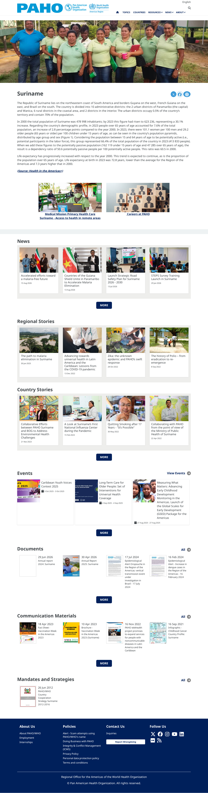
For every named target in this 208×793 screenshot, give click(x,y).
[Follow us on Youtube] (174, 735)
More (104, 305)
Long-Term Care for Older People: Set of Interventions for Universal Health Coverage (112, 490)
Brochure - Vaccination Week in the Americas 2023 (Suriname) (90, 632)
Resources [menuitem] (154, 12)
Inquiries (111, 733)
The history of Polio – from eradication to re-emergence (168, 359)
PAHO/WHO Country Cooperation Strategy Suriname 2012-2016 (47, 698)
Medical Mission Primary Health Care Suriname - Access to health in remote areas (70, 216)
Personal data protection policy (81, 758)
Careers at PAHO (138, 214)
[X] (153, 735)
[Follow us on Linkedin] (182, 735)
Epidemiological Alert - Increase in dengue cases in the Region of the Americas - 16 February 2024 (177, 569)
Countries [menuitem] (139, 12)
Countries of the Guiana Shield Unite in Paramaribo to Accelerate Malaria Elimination (81, 280)
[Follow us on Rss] (159, 741)
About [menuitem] (179, 12)
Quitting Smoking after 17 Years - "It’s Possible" (124, 425)
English (186, 2)
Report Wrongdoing (125, 741)
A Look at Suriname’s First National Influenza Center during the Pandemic (81, 427)
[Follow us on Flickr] (153, 741)
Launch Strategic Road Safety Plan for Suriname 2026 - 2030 (124, 279)
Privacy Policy (70, 753)
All (183, 550)
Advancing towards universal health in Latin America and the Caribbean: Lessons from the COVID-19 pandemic (80, 362)
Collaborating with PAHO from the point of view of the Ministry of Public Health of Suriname (167, 429)
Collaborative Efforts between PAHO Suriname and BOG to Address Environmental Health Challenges (37, 430)
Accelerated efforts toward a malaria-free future (38, 277)
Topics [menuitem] (126, 12)
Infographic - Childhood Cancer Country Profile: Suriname (177, 632)
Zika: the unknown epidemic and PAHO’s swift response (125, 359)
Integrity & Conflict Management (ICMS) (82, 747)
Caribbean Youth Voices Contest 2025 (56, 484)
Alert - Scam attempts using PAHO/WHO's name (79, 735)
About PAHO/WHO (30, 733)
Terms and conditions (75, 762)
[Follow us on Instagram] (167, 735)
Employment (26, 737)
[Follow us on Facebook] (160, 735)
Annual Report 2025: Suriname (89, 562)
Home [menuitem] (117, 13)
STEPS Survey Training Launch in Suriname (165, 277)
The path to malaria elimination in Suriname (36, 357)
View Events (176, 473)
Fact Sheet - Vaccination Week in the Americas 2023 (47, 632)
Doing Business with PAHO (78, 741)
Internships (26, 742)
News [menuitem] (168, 12)
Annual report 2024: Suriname (46, 562)
